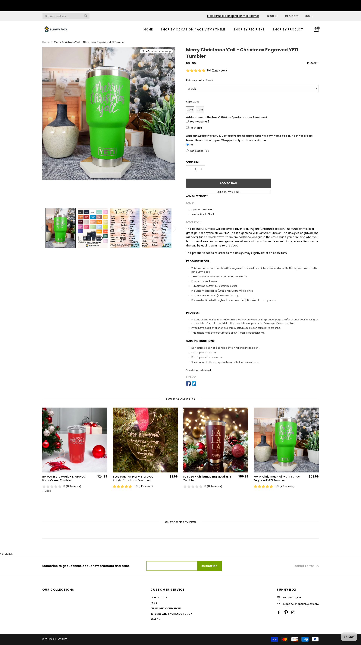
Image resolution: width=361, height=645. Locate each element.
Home (148, 29)
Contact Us (158, 597)
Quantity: (192, 162)
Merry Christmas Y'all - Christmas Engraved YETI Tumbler (206, 478)
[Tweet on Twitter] (194, 383)
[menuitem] (148, 29)
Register (292, 16)
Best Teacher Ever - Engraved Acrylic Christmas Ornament (62, 478)
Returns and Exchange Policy (171, 613)
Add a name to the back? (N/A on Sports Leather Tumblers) (226, 117)
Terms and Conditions (166, 608)
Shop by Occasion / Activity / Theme (193, 29)
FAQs (153, 603)
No (191, 145)
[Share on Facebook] (188, 383)
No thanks (196, 128)
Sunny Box (59, 639)
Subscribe (209, 566)
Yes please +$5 (199, 121)
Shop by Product (288, 29)
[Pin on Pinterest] (199, 383)
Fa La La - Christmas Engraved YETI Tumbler (136, 478)
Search (155, 619)
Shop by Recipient (249, 29)
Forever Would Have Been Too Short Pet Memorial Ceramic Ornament (274, 500)
